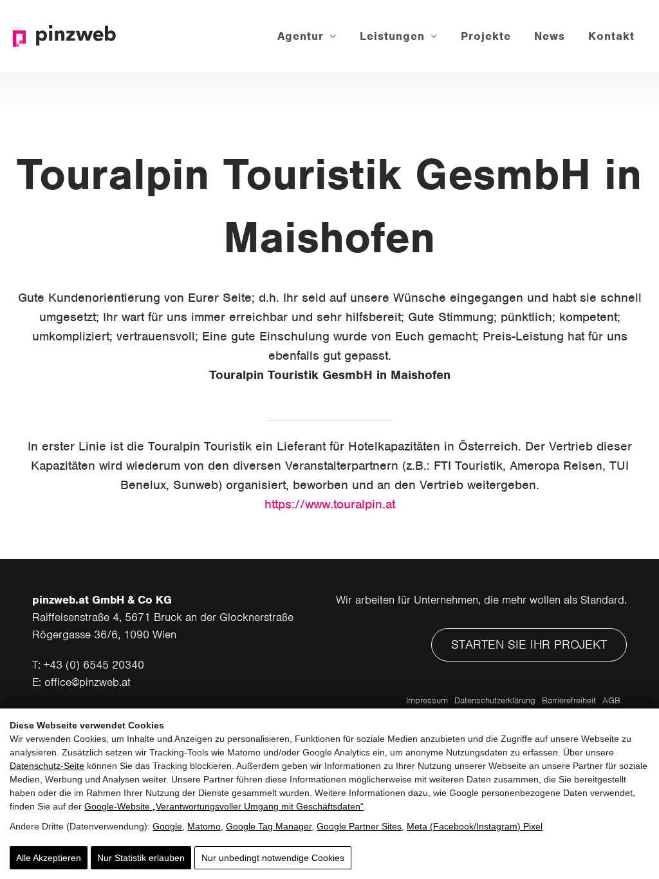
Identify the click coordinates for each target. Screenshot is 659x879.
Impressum (427, 700)
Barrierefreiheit (569, 700)
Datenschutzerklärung (494, 700)
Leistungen (392, 36)
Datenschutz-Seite (47, 766)
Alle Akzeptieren (48, 858)
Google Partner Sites (359, 826)
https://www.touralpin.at (330, 504)
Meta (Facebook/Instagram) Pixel (475, 826)
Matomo (204, 826)
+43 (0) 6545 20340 (94, 665)
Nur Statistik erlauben (141, 858)
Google (167, 826)
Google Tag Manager (268, 826)
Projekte (486, 36)
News (549, 36)
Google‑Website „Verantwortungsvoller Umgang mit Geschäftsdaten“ (224, 806)
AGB (611, 700)
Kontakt (611, 36)
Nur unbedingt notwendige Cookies (272, 858)
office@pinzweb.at (87, 682)
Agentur (300, 36)
